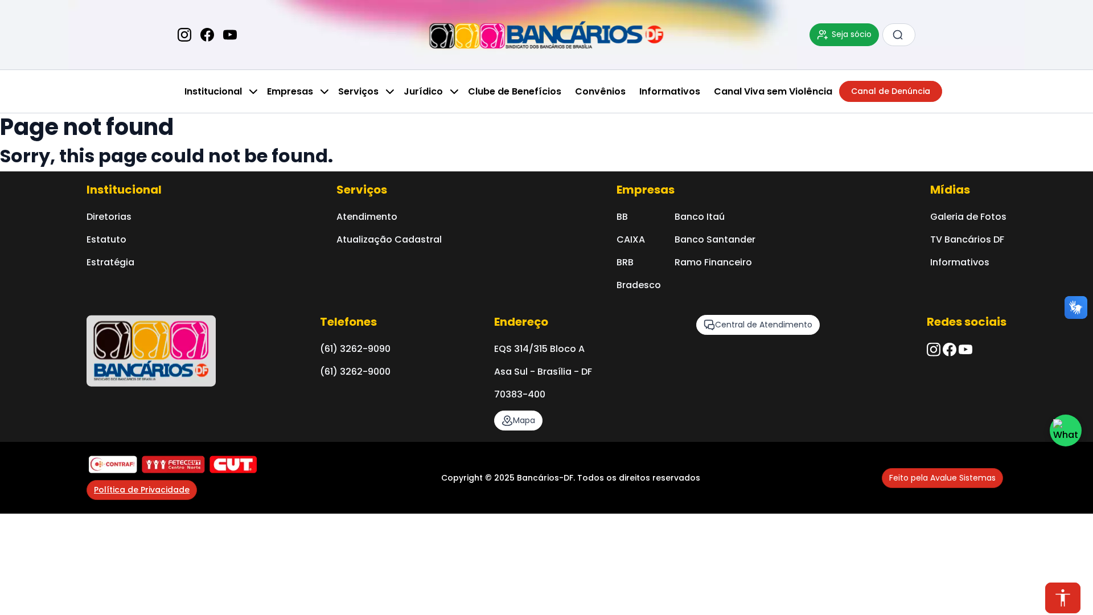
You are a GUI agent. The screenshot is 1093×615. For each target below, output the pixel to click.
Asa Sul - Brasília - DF (543, 371)
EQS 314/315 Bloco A (539, 348)
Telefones (348, 322)
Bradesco (639, 285)
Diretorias (109, 216)
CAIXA (631, 239)
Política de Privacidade (142, 489)
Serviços (358, 91)
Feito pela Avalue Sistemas (942, 477)
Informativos (669, 91)
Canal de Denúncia (890, 91)
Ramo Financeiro (713, 262)
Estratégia (110, 262)
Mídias (950, 190)
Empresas (290, 91)
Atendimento (366, 216)
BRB (625, 262)
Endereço (521, 322)
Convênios (600, 91)
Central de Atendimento (763, 324)
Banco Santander (715, 239)
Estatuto (106, 239)
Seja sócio (852, 34)
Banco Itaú (700, 216)
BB (622, 216)
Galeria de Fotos (968, 216)
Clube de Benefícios (514, 91)
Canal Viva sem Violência (773, 91)
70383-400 (519, 394)
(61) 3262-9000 (355, 371)
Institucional (213, 91)
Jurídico (423, 91)
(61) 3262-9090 (355, 348)
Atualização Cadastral (389, 239)
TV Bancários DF (967, 239)
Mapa (524, 420)
